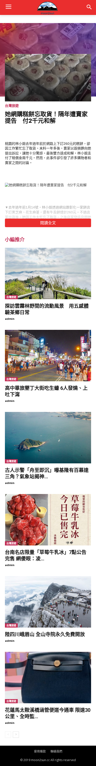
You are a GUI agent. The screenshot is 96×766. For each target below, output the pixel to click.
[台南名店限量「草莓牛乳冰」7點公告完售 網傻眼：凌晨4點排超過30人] (48, 519)
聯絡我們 (56, 751)
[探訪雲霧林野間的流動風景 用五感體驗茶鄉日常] (48, 273)
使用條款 (40, 751)
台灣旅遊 (12, 105)
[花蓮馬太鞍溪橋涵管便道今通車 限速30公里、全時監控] (48, 677)
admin (10, 319)
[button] (89, 7)
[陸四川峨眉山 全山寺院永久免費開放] (48, 602)
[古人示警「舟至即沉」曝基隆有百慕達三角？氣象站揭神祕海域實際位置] (48, 437)
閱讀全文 (48, 223)
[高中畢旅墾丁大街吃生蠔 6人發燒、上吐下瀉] (48, 355)
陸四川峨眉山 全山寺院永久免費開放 (45, 634)
